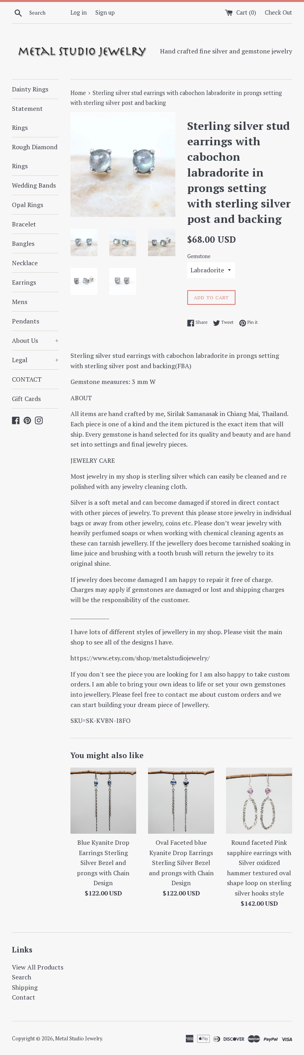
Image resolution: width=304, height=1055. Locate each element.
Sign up (105, 12)
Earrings (24, 282)
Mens (19, 301)
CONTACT (27, 379)
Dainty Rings (30, 89)
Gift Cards (26, 398)
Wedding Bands (34, 185)
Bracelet (24, 224)
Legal (35, 359)
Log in (78, 12)
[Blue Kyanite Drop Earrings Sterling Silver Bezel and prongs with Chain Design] (103, 801)
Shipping (25, 987)
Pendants (25, 321)
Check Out (278, 12)
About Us (35, 340)
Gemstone (199, 256)
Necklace (25, 263)
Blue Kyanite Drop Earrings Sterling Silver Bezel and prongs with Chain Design (103, 862)
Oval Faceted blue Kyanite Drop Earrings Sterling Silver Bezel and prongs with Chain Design (181, 862)
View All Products (37, 967)
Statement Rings (27, 118)
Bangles (23, 243)
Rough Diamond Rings (34, 156)
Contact (23, 997)
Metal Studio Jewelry (78, 1038)
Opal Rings (27, 204)
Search (21, 977)
